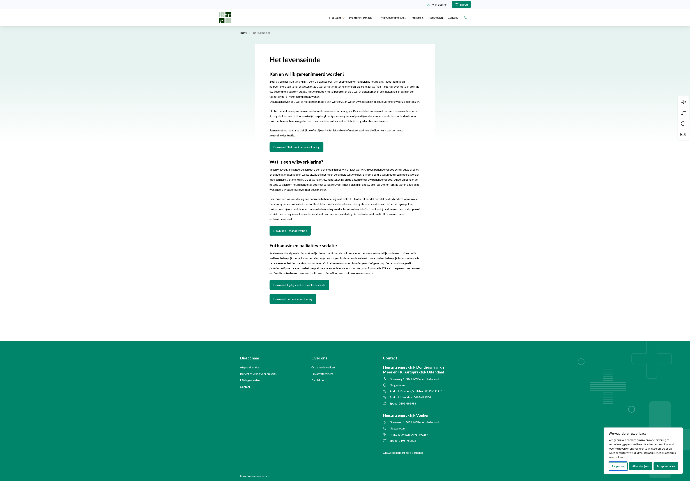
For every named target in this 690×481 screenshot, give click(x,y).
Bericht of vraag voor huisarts (258, 373)
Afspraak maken (250, 367)
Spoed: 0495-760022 (403, 440)
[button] (683, 101)
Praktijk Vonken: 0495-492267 (409, 434)
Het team (335, 17)
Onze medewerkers (323, 367)
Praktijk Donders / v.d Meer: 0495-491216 (416, 391)
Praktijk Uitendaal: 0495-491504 (410, 397)
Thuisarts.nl (417, 17)
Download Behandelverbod (292, 230)
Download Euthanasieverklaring (294, 299)
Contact (453, 17)
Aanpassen (618, 466)
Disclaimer (318, 380)
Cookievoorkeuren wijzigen (255, 475)
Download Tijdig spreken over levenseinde (301, 285)
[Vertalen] (683, 134)
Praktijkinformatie (360, 17)
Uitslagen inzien (250, 380)
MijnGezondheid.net (393, 17)
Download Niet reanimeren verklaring (298, 147)
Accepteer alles (666, 466)
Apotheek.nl (436, 17)
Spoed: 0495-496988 (403, 403)
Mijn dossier (439, 4)
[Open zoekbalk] (466, 17)
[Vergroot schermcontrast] (683, 123)
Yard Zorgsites (414, 452)
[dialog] (643, 450)
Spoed (463, 4)
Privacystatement (322, 373)
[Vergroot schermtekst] (683, 112)
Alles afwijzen (640, 466)
